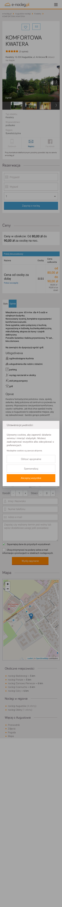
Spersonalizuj (31, 468)
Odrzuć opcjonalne (31, 459)
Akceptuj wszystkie (31, 478)
